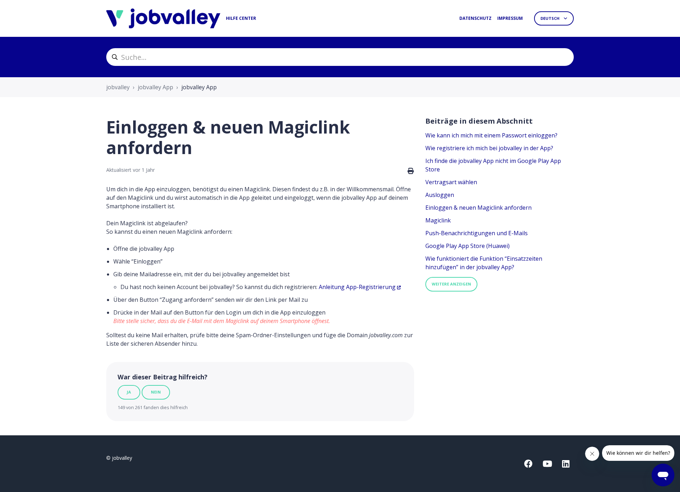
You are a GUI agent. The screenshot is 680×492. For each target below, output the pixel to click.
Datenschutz (475, 18)
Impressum (510, 18)
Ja (129, 392)
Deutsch (550, 18)
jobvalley (118, 87)
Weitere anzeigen (451, 284)
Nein (156, 392)
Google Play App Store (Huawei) (467, 246)
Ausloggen (439, 195)
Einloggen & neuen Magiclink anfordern (478, 207)
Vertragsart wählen (451, 182)
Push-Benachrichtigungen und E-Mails (476, 233)
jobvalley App (155, 87)
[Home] (163, 18)
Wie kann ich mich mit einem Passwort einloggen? (491, 135)
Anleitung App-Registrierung (357, 287)
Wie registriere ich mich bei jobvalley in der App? (489, 148)
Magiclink (438, 220)
